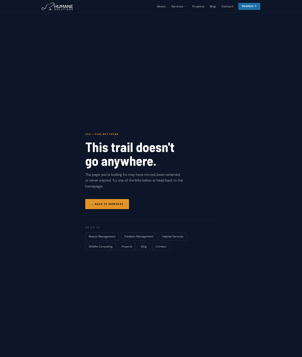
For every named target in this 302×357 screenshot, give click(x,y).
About (161, 6)
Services (177, 6)
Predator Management (138, 236)
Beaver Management (102, 236)
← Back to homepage (107, 204)
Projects (198, 6)
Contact (227, 6)
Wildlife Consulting (101, 246)
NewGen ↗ (249, 6)
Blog (213, 6)
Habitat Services (172, 236)
